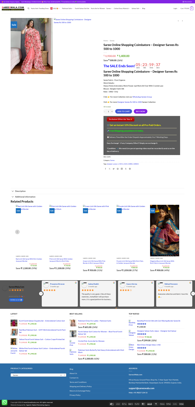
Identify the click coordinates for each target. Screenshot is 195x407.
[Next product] (178, 21)
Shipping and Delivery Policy (81, 386)
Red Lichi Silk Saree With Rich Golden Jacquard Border (29, 260)
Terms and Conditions (78, 382)
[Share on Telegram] (130, 169)
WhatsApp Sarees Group (142, 97)
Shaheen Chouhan (171, 284)
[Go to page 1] (117, 308)
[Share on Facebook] (105, 169)
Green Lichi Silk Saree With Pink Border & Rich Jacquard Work (94, 262)
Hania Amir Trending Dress (40, 8)
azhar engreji (131, 284)
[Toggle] (13, 191)
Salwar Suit (135, 8)
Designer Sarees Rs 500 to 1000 (129, 102)
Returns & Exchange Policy (80, 391)
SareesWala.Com (16, 287)
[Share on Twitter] (114, 169)
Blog (143, 8)
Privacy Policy (75, 395)
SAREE (130, 164)
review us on (15, 300)
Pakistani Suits (67, 8)
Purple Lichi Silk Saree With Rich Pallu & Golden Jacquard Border (130, 262)
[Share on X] (109, 169)
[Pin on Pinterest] (118, 169)
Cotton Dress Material (121, 8)
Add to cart (123, 111)
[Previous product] (182, 21)
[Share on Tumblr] (126, 169)
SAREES (136, 164)
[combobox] (38, 375)
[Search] (28, 8)
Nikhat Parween (56, 284)
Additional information (25, 197)
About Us (73, 373)
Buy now (140, 111)
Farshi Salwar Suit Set (82, 8)
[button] (187, 1)
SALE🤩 (55, 8)
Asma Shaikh (93, 284)
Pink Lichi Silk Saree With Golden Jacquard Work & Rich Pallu (61, 260)
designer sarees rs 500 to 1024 (117, 164)
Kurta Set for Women (98, 8)
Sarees (108, 8)
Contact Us (74, 378)
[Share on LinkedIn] (122, 169)
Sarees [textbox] (37, 375)
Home (105, 41)
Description (20, 191)
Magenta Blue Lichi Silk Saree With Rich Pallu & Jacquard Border (162, 262)
